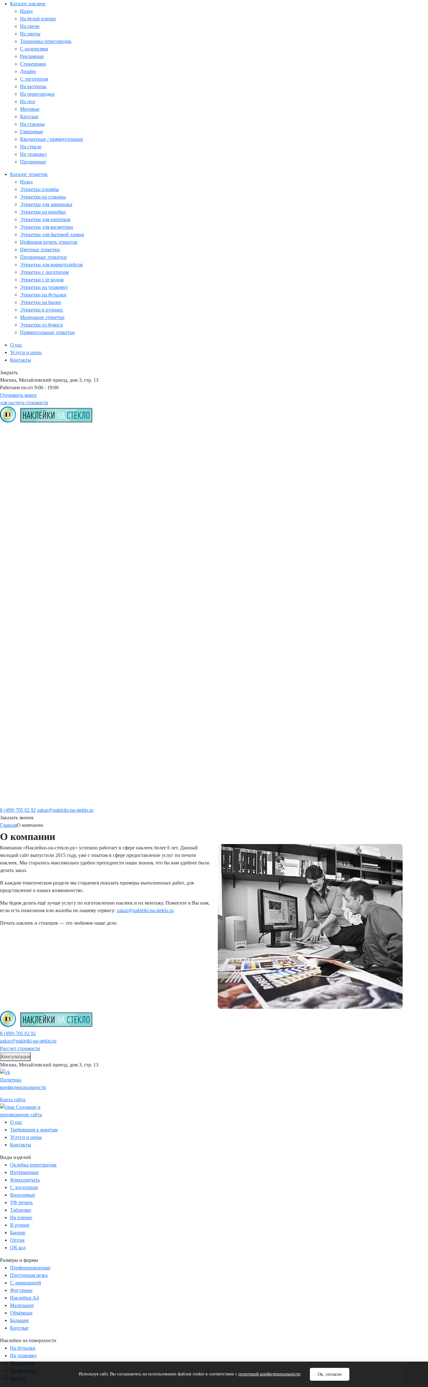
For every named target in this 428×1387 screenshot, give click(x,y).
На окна (29, 692)
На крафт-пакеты (41, 683)
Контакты (20, 360)
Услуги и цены (26, 352)
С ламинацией (37, 531)
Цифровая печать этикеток (48, 242)
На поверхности (29, 607)
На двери (31, 700)
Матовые (29, 109)
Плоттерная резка (29, 1275)
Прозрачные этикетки (43, 257)
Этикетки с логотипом (44, 272)
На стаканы (32, 124)
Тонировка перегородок (45, 41)
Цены (361, 429)
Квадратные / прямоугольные (51, 139)
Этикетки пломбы (39, 189)
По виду (20, 438)
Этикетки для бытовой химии (52, 234)
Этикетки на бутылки (43, 294)
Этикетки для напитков (45, 219)
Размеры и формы (31, 743)
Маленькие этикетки (42, 317)
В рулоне (19, 1225)
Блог (269, 455)
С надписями (34, 48)
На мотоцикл (36, 709)
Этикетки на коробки (43, 212)
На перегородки (37, 94)
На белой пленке (38, 18)
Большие (30, 776)
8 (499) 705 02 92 (18, 810)
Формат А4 (33, 793)
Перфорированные (42, 565)
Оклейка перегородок (33, 1164)
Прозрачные (33, 161)
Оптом (17, 1240)
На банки (31, 666)
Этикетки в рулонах (41, 309)
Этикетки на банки (40, 302)
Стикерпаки (33, 63)
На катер (30, 717)
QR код (28, 573)
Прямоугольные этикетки (47, 332)
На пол (27, 101)
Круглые (29, 116)
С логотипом (34, 79)
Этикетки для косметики (46, 227)
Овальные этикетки (44, 463)
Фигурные (32, 768)
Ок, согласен (330, 1374)
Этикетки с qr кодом (42, 279)
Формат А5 (33, 802)
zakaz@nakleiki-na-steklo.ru (65, 810)
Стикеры (30, 446)
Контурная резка (40, 556)
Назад (26, 11)
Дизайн (28, 71)
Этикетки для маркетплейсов (51, 264)
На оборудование (41, 726)
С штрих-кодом (38, 590)
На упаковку (33, 154)
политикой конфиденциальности (269, 1374)
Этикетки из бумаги (41, 324)
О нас (16, 345)
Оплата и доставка (287, 446)
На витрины (33, 86)
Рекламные (32, 56)
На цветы (30, 33)
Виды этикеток (155, 438)
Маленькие (33, 785)
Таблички (20, 1210)
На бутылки (34, 734)
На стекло (30, 146)
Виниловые (22, 1195)
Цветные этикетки (40, 249)
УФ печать (21, 1202)
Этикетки (138, 429)
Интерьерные (24, 1172)
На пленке (32, 472)
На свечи (29, 26)
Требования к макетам (291, 438)
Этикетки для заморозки (46, 204)
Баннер (17, 1232)
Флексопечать (25, 1179)
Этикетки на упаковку (44, 287)
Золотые (30, 599)
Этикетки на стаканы (43, 196)
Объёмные (32, 548)
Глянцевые (31, 131)
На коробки (34, 675)
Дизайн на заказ (39, 497)
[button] (15, 1056)
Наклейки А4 (24, 1297)
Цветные (30, 582)
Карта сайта (12, 1099)
